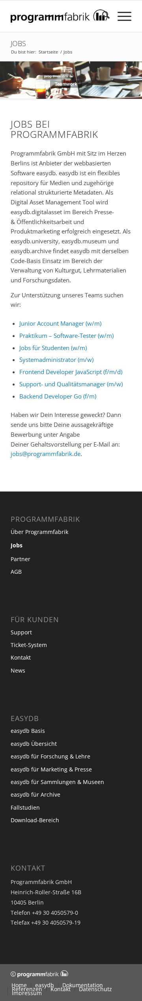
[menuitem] (102, 16)
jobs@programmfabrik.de (45, 454)
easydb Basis (28, 730)
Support (21, 632)
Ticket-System (29, 645)
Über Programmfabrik (39, 532)
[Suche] (102, 16)
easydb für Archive (35, 794)
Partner (20, 559)
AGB (16, 571)
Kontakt (21, 657)
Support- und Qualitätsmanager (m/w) (71, 384)
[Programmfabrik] (59, 16)
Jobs (18, 43)
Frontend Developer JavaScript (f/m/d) (70, 372)
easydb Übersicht (34, 743)
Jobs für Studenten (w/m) (53, 348)
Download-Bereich (35, 820)
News (18, 670)
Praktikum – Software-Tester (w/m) (66, 335)
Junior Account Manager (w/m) (60, 323)
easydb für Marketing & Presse (51, 769)
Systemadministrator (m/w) (56, 359)
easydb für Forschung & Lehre (50, 756)
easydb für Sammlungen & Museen (57, 782)
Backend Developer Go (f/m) (57, 396)
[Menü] (120, 16)
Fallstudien (25, 807)
